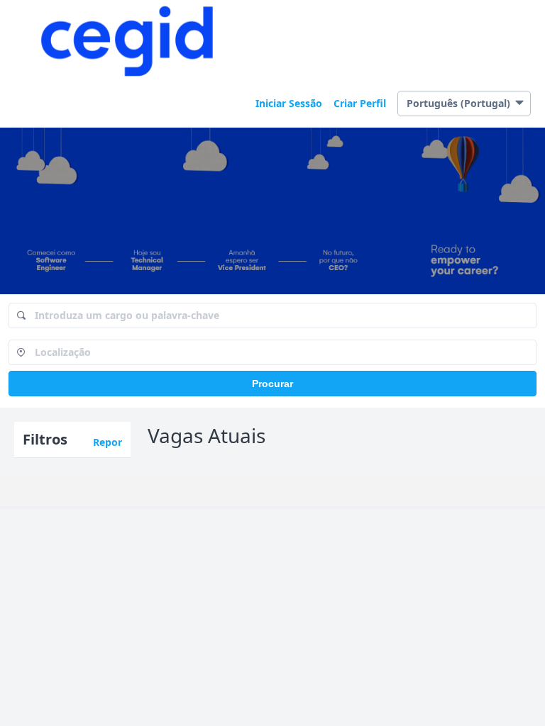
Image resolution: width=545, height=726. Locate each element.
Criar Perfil (360, 103)
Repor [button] (107, 442)
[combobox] (272, 315)
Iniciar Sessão (288, 103)
